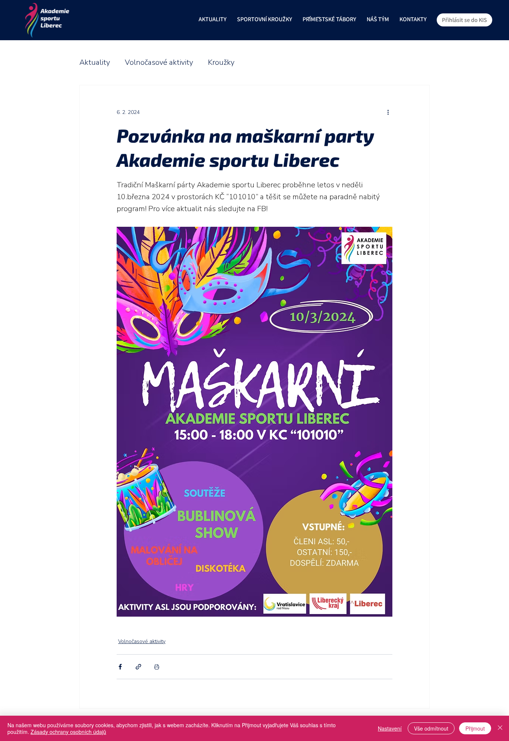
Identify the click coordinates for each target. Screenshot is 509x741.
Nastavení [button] (390, 728)
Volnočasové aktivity (159, 62)
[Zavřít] (500, 728)
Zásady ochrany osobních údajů (68, 731)
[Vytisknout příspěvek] (156, 666)
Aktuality (94, 62)
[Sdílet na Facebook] (120, 666)
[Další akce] (387, 112)
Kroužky (221, 62)
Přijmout (475, 728)
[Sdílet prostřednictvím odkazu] (138, 666)
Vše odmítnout (431, 728)
